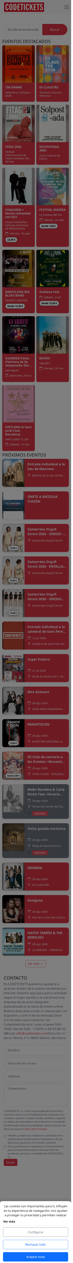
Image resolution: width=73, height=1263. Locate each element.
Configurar (35, 1232)
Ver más (9, 1221)
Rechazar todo (35, 1244)
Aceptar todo (35, 1257)
